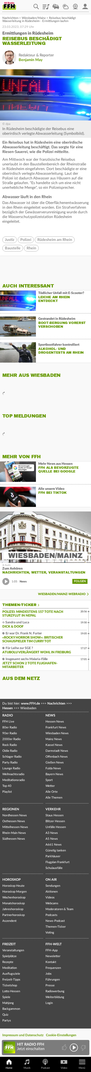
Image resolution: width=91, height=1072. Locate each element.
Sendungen (53, 885)
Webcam (75, 5)
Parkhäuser (53, 856)
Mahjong (8, 1003)
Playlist (45, 5)
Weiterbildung (55, 997)
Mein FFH (85, 5)
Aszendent (9, 921)
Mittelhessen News (15, 827)
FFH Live (8, 721)
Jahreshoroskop (12, 909)
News (50, 715)
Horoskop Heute (13, 885)
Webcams (52, 903)
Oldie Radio (9, 750)
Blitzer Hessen (55, 821)
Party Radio (10, 762)
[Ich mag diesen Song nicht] (83, 1047)
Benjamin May (30, 60)
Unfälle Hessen (56, 827)
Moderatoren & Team (60, 909)
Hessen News (55, 721)
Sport (49, 780)
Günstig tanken (56, 850)
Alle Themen (54, 797)
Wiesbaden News (57, 733)
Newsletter (53, 956)
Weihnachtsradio (13, 774)
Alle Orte (52, 791)
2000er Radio (11, 739)
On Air (51, 879)
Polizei (25, 240)
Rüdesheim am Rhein (54, 240)
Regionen (10, 809)
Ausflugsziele (11, 973)
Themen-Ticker (19, 605)
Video (64, 1068)
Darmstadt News (57, 750)
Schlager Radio (11, 756)
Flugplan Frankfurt (58, 862)
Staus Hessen (54, 815)
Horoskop (11, 879)
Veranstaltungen (13, 950)
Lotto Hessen (11, 991)
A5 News (52, 838)
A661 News (54, 844)
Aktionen (52, 891)
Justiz (9, 240)
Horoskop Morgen (14, 891)
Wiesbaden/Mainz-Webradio (62, 594)
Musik (27, 1068)
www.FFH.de (30, 703)
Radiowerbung (55, 991)
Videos (50, 897)
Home (9, 1068)
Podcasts (51, 915)
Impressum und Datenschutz (22, 1035)
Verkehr (53, 809)
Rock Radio (9, 745)
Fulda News (53, 768)
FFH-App (52, 950)
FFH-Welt (54, 944)
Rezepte (7, 962)
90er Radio (9, 733)
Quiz (5, 1014)
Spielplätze (9, 956)
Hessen (7, 708)
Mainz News (54, 739)
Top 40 (6, 786)
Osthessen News (13, 821)
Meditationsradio (13, 780)
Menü (82, 1068)
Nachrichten (10, 18)
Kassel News (54, 745)
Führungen (53, 979)
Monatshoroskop (13, 903)
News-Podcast (55, 921)
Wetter (65, 5)
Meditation (9, 968)
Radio (7, 715)
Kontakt (51, 962)
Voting (50, 932)
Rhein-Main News (14, 833)
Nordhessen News (14, 815)
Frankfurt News (56, 727)
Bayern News (54, 774)
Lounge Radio (11, 768)
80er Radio (9, 727)
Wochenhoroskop (13, 897)
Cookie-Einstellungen (61, 1035)
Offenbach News (57, 756)
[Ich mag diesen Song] (65, 1047)
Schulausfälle (54, 868)
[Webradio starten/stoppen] (74, 1047)
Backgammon (11, 1008)
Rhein (31, 248)
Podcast (45, 1068)
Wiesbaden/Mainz (34, 18)
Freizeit (9, 944)
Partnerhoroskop (13, 915)
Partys (6, 1020)
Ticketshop (9, 985)
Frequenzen (53, 968)
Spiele (6, 997)
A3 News (52, 833)
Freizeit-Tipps (11, 979)
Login (49, 1003)
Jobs (49, 973)
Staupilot (55, 5)
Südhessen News (13, 838)
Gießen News (55, 762)
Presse (50, 985)
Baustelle (13, 248)
